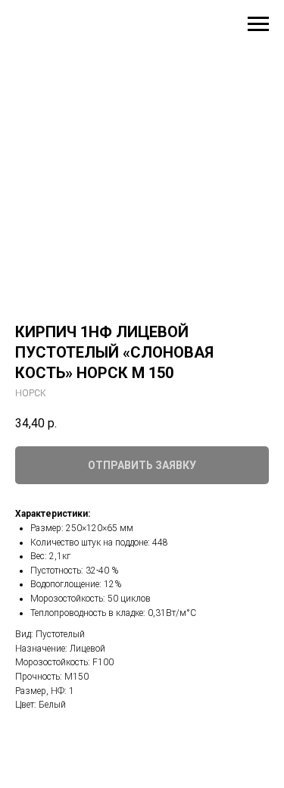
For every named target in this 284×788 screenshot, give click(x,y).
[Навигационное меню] (258, 24)
